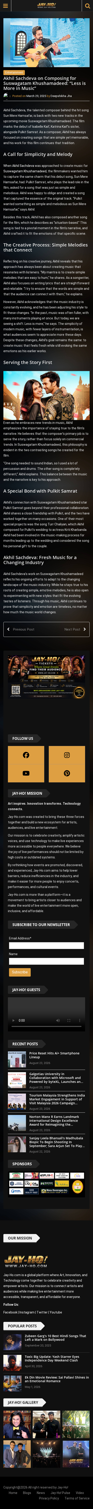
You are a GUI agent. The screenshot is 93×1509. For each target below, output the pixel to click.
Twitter (42, 1312)
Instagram (27, 1312)
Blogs (27, 1493)
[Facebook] (26, 755)
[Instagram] (67, 755)
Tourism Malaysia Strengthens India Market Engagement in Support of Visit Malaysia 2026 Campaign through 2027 (57, 1101)
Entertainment (14, 72)
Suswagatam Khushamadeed (24, 171)
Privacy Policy (49, 1498)
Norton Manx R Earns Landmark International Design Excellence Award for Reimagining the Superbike (54, 1122)
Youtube (56, 1312)
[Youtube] (26, 773)
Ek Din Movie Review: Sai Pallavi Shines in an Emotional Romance (57, 1379)
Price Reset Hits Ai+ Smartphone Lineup (54, 1055)
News (41, 1493)
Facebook (10, 1312)
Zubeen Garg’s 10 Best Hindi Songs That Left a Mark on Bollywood (55, 1338)
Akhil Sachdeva (23, 166)
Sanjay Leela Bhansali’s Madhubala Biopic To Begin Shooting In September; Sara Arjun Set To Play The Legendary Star (56, 1144)
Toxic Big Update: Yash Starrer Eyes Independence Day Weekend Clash (52, 1358)
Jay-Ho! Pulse (60, 1493)
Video (80, 1493)
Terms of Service (77, 1498)
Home (13, 1493)
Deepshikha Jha (61, 96)
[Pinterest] (67, 773)
